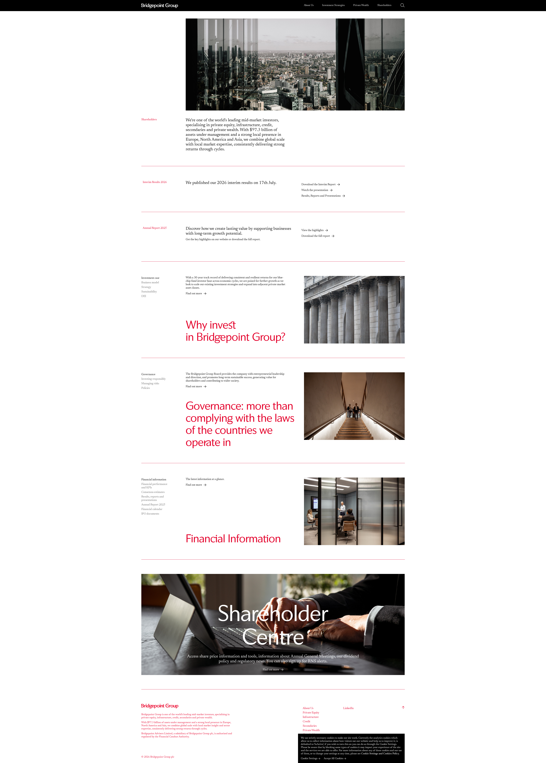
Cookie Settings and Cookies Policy (380, 753)
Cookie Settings (309, 758)
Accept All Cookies (333, 758)
